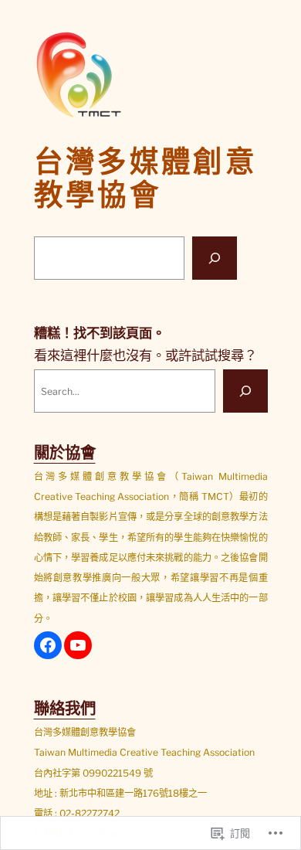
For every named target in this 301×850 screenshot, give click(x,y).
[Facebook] (48, 645)
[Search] (245, 391)
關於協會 (65, 452)
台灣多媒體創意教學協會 (146, 178)
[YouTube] (78, 645)
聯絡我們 (65, 708)
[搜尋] (214, 258)
